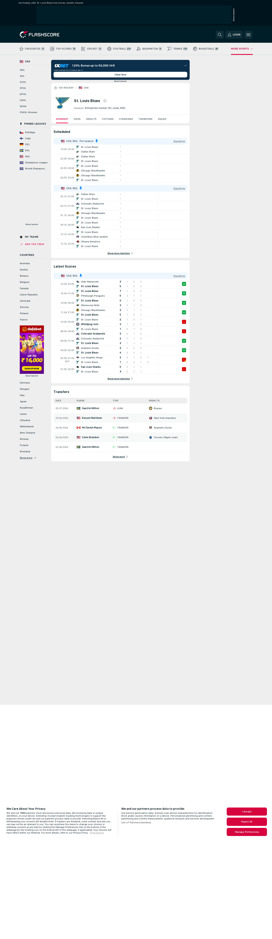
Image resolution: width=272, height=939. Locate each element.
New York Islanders (165, 418)
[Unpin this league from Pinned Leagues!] (96, 141)
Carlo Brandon (90, 437)
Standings (126, 119)
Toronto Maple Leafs (166, 437)
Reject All (246, 821)
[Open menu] (248, 35)
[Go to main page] (47, 34)
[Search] (220, 35)
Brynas (158, 408)
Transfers (145, 119)
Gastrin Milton (90, 408)
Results (91, 119)
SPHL (23, 94)
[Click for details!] (120, 149)
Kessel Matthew (92, 418)
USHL (23, 100)
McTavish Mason (92, 427)
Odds (77, 119)
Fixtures (108, 119)
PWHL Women (28, 112)
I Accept (247, 811)
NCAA (23, 106)
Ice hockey (66, 87)
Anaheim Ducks (163, 427)
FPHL (23, 88)
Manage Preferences (247, 832)
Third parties (96, 832)
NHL (22, 70)
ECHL (23, 82)
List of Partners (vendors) (136, 822)
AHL (22, 76)
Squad (162, 119)
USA (86, 87)
